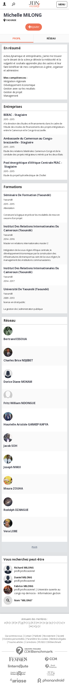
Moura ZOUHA (13, 488)
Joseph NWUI (12, 467)
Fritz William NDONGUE (19, 403)
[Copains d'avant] (18, 673)
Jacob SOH (10, 446)
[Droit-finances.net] (50, 666)
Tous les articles (15, 642)
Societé (60, 636)
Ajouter (35, 26)
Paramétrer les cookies (37, 639)
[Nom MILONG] (8, 600)
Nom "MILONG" (23, 600)
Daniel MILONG (23, 577)
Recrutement (49, 636)
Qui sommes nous (13, 636)
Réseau (51, 38)
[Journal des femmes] (18, 659)
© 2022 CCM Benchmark (49, 642)
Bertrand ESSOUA (15, 339)
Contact (27, 636)
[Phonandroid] (50, 680)
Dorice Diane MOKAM (18, 382)
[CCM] (50, 659)
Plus (34, 547)
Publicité (37, 636)
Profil (17, 38)
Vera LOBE (10, 531)
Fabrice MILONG (23, 586)
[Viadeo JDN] (50, 673)
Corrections (30, 642)
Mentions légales (58, 639)
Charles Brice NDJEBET (18, 360)
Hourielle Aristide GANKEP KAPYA (26, 424)
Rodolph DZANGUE (16, 510)
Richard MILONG (23, 567)
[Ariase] (18, 680)
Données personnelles (14, 639)
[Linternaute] (18, 666)
